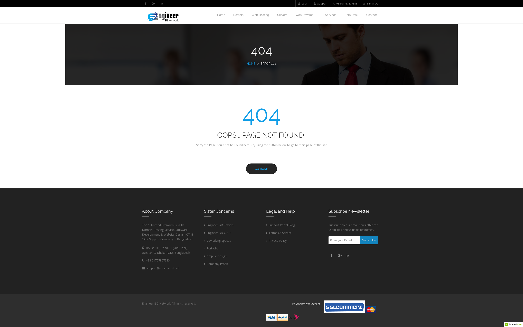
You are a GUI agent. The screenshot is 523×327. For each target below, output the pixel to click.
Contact (371, 15)
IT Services (329, 15)
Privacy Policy (278, 240)
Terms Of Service (280, 233)
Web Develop (304, 15)
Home (221, 15)
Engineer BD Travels (220, 225)
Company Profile (218, 264)
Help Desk (351, 15)
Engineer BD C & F (219, 233)
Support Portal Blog (282, 225)
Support (322, 3)
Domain (238, 15)
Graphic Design (217, 256)
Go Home (261, 169)
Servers (282, 15)
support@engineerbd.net (162, 268)
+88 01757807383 (346, 3)
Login (304, 3)
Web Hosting (260, 15)
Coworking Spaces (219, 240)
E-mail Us (372, 3)
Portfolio (212, 248)
